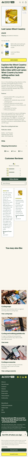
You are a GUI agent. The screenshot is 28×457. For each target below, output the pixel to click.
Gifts (2, 410)
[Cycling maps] (14, 297)
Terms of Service (5, 395)
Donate (3, 412)
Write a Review (13, 179)
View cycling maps (6, 314)
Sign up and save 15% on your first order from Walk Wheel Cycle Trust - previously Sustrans (13, 420)
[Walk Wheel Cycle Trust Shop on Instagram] (20, 377)
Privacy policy (4, 393)
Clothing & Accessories (6, 405)
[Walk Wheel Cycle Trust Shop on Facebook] (18, 377)
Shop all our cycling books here (9, 126)
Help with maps (5, 384)
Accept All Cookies (14, 454)
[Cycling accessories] (14, 353)
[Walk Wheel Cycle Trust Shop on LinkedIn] (23, 377)
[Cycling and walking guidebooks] (14, 324)
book (21, 87)
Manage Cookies (14, 450)
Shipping (3, 35)
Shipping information (9, 146)
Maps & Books (4, 403)
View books (4, 342)
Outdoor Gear (4, 407)
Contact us (3, 386)
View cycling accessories (8, 371)
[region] (14, 446)
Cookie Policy (4, 446)
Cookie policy (4, 397)
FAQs (3, 141)
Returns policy (4, 391)
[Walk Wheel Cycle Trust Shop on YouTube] (26, 377)
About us (3, 382)
